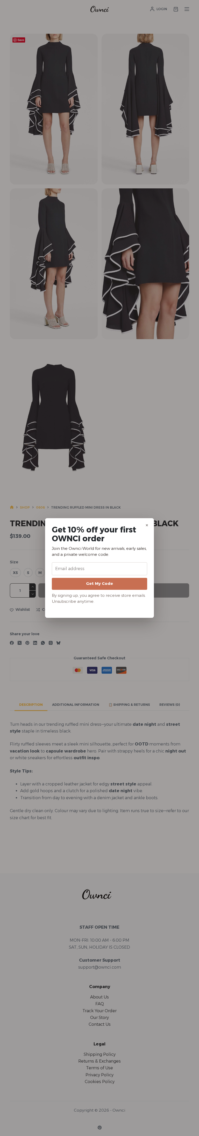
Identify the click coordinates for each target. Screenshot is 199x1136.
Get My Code (99, 583)
